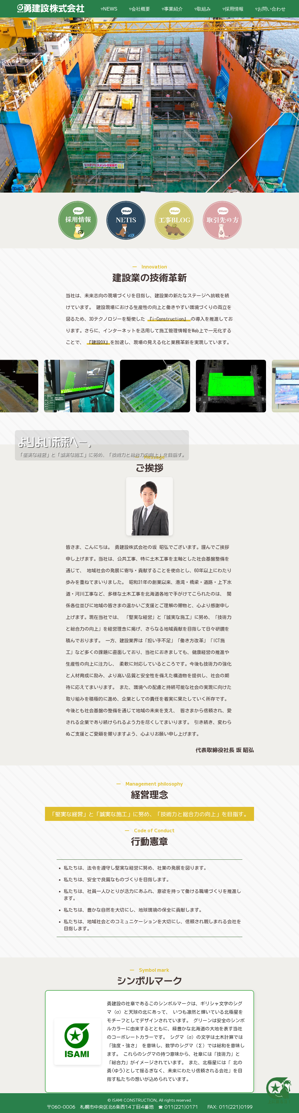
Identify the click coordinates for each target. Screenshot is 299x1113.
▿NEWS (109, 8)
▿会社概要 (139, 8)
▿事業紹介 (172, 8)
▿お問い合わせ (270, 8)
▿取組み (202, 8)
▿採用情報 (233, 8)
